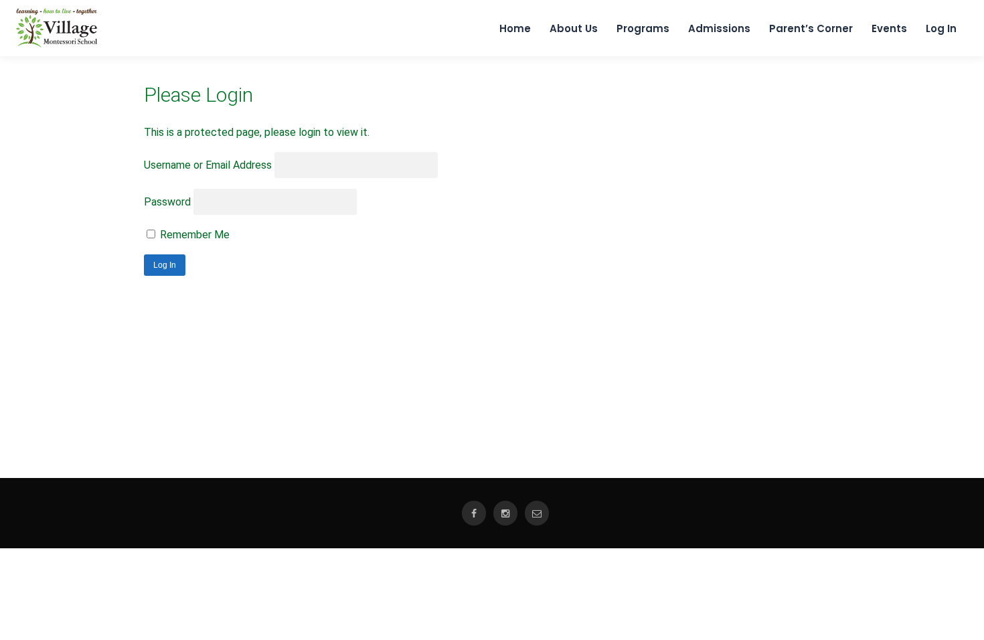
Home (515, 28)
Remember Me (193, 234)
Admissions (719, 28)
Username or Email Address (208, 165)
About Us (574, 28)
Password (167, 201)
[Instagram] (505, 513)
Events (889, 28)
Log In (941, 28)
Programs (643, 28)
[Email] (537, 513)
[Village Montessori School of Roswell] (56, 44)
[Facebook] (474, 513)
